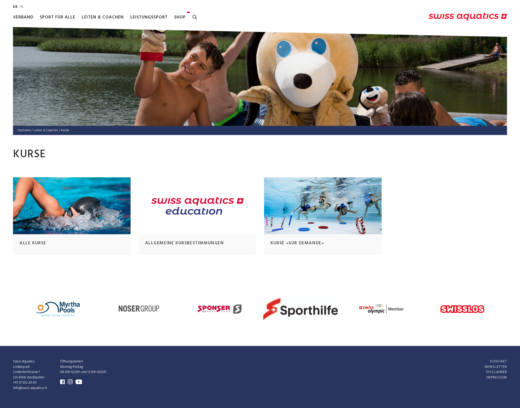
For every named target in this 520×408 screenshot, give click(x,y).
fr (21, 7)
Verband (23, 17)
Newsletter (496, 367)
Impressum (496, 377)
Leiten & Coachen (103, 17)
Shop (180, 17)
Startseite (24, 130)
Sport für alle (57, 17)
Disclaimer (496, 372)
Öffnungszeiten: (72, 361)
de (15, 7)
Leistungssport (149, 17)
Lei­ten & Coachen (46, 130)
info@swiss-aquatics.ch (30, 388)
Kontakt (498, 361)
